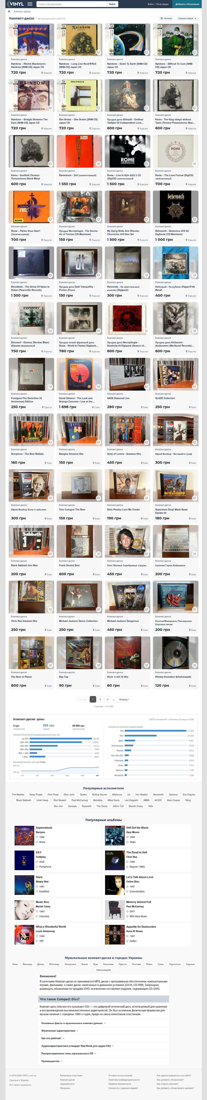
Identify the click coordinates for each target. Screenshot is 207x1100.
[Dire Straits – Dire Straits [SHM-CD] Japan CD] (80, 95)
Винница (27, 964)
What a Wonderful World (51, 926)
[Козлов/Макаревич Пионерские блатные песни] (176, 597)
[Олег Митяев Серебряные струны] (127, 541)
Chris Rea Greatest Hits (24, 621)
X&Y (38, 852)
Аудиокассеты (67, 1083)
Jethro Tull (118, 806)
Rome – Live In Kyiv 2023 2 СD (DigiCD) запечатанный (124, 177)
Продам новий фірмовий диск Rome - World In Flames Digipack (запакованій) (77, 345)
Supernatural (44, 827)
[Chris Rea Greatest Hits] (31, 597)
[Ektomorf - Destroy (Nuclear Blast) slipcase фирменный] (31, 318)
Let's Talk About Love (139, 877)
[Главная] (9, 11)
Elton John (69, 794)
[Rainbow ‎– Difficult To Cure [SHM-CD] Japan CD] (176, 39)
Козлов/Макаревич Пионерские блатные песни (173, 622)
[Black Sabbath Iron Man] (31, 541)
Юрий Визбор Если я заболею (28, 509)
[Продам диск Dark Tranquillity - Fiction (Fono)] (80, 263)
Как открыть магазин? (167, 1083)
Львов (84, 964)
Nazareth (86, 806)
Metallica (97, 800)
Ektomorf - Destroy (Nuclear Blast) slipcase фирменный (30, 344)
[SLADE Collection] (176, 374)
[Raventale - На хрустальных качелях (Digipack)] (127, 263)
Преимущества (50, 1061)
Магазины (65, 1088)
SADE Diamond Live (118, 398)
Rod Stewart (60, 800)
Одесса (123, 964)
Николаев (108, 964)
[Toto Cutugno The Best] (80, 485)
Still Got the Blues (137, 827)
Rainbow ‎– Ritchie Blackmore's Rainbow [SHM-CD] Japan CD (28, 65)
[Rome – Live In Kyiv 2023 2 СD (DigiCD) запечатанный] (127, 151)
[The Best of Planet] (31, 653)
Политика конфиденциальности (124, 1079)
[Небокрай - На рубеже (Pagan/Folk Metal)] (175, 263)
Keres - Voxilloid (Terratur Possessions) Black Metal (25, 177)
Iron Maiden (141, 794)
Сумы (161, 964)
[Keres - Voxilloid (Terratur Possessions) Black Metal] (31, 151)
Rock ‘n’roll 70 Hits (117, 676)
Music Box (42, 902)
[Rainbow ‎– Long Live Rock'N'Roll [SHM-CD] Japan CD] (80, 39)
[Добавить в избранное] (50, 52)
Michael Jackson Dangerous (123, 621)
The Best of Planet (21, 676)
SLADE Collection (165, 398)
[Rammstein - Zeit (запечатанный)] (79, 151)
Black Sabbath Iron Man (24, 565)
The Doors (102, 806)
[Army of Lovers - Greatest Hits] (127, 429)
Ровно (149, 964)
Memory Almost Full (138, 902)
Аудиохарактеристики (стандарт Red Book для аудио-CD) (76, 1046)
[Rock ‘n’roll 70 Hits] (127, 653)
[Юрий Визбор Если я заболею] (31, 485)
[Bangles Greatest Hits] (80, 429)
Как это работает (51, 1038)
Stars (39, 877)
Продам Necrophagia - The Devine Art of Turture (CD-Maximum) (78, 232)
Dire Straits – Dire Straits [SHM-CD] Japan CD (78, 121)
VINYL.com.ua (29, 1075)
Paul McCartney (80, 800)
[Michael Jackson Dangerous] (127, 597)
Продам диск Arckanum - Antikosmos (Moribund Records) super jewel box (173, 345)
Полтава (136, 964)
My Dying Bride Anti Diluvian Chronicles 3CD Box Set (123, 232)
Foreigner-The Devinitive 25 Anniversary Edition (26, 399)
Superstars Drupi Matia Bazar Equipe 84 (171, 511)
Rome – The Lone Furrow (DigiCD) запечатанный (174, 177)
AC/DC (158, 800)
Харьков (190, 964)
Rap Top (63, 676)
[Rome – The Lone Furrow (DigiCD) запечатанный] (176, 151)
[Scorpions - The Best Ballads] (31, 429)
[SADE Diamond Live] (127, 374)
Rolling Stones (99, 794)
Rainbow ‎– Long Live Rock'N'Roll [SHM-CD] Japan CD (77, 65)
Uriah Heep (42, 800)
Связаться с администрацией (123, 1088)
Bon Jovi (58, 806)
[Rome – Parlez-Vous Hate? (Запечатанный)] (31, 207)
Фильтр (167, 18)
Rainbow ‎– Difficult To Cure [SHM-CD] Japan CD (174, 65)
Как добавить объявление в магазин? (175, 1088)
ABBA (146, 800)
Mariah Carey (136, 806)
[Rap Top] (79, 653)
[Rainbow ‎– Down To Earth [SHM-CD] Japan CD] (127, 39)
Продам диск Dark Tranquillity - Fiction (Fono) (77, 288)
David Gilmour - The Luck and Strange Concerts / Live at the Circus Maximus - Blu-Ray (75, 401)
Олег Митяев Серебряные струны (126, 565)
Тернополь (175, 964)
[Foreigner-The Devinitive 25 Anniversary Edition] (31, 374)
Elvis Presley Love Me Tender (123, 509)
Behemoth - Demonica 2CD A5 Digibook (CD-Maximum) (172, 232)
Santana (173, 794)
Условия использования (120, 1075)
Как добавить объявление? (170, 1079)
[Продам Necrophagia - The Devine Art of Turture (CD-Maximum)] (80, 207)
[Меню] (30, 4)
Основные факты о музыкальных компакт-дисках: (72, 1023)
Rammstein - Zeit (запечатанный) (77, 175)
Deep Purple (35, 794)
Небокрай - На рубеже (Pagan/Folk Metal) (175, 288)
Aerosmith (158, 794)
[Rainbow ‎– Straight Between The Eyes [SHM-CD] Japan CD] (31, 95)
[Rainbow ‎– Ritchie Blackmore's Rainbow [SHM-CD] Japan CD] (31, 40)
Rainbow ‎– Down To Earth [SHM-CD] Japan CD (127, 65)
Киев (15, 964)
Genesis (72, 806)
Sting (188, 800)
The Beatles (18, 794)
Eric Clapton (189, 794)
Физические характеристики (58, 1030)
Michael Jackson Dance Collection (78, 621)
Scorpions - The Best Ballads (27, 453)
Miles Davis (113, 800)
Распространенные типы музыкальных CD (67, 1053)
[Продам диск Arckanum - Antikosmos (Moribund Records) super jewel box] (176, 318)
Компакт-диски (67, 1079)
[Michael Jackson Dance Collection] (80, 597)
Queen (83, 794)
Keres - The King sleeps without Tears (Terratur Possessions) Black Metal (174, 123)
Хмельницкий (103, 969)
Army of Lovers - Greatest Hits (124, 453)
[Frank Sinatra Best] (79, 541)
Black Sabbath (23, 800)
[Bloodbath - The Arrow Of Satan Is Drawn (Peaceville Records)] (31, 262)
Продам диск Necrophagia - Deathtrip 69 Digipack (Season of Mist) (125, 345)
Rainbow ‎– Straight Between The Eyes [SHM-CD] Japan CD (29, 121)
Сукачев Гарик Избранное (170, 565)
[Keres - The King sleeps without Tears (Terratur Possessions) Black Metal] (176, 95)
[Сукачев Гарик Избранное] (175, 541)
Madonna (117, 794)
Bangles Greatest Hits (71, 453)
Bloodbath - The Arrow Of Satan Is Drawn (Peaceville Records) (30, 288)
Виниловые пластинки (71, 1075)
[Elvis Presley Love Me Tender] (127, 485)
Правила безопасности (119, 1083)
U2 (128, 794)
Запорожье (70, 964)
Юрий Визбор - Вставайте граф (173, 453)
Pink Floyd (53, 794)
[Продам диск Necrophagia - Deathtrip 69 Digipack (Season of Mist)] (127, 318)
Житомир (54, 964)
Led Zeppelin (131, 800)
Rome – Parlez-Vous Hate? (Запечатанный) (25, 232)
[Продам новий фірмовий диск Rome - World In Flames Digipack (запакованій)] (80, 318)
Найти (112, 4)
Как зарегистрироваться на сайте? (174, 1075)
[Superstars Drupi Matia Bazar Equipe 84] (176, 485)
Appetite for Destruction (141, 926)
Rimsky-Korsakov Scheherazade (173, 676)
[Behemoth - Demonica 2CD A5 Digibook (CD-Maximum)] (175, 207)
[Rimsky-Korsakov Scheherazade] (175, 653)
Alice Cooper (173, 800)
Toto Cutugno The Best (72, 509)
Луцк (95, 964)
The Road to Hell (136, 852)
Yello (150, 806)
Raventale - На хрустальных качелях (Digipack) (123, 288)
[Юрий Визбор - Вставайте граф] (176, 429)
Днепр (40, 964)
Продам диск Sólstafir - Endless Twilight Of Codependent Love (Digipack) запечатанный (125, 123)
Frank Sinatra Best (69, 565)
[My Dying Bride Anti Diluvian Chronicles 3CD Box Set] (127, 207)
